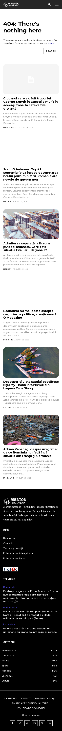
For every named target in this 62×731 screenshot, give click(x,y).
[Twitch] (35, 723)
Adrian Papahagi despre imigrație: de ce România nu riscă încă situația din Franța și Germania (30, 452)
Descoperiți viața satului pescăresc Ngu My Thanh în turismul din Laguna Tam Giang (31, 385)
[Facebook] (12, 723)
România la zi (10, 127)
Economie (8, 340)
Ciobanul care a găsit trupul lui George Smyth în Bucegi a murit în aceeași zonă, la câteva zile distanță (30, 103)
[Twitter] (42, 723)
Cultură (7, 407)
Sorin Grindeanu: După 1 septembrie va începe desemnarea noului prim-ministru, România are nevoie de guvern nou (30, 174)
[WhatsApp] (50, 723)
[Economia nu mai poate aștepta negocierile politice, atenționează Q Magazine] (31, 292)
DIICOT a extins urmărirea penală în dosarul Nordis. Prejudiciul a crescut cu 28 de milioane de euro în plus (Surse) (30, 615)
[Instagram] (20, 723)
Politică (7, 201)
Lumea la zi (9, 478)
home (51, 43)
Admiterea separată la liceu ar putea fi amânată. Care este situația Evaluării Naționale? (27, 247)
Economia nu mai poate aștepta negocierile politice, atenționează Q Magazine (29, 314)
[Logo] (11, 4)
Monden (7, 269)
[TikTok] (27, 723)
